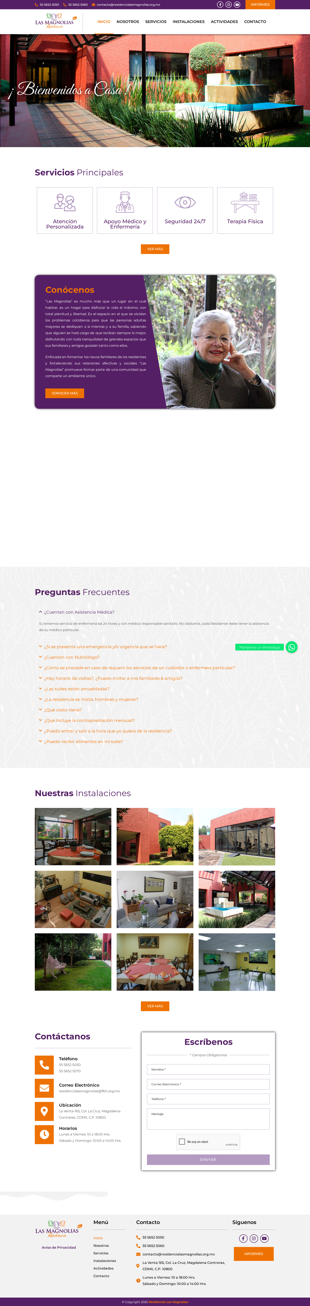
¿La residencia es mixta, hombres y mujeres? (91, 699)
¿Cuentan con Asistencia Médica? (79, 612)
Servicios (155, 21)
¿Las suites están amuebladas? (76, 688)
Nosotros (128, 21)
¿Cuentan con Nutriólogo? (72, 657)
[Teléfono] (44, 1065)
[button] (155, 612)
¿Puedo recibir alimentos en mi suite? (83, 741)
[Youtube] (237, 4)
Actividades (224, 21)
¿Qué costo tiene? (63, 709)
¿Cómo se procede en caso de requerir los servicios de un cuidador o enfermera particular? (139, 667)
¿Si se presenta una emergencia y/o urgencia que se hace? (105, 646)
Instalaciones (189, 21)
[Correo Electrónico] (44, 1088)
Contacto (255, 21)
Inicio (103, 21)
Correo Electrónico (79, 1085)
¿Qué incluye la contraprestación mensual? (89, 720)
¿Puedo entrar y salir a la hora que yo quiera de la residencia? (108, 731)
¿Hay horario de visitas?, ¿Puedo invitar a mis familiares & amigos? (113, 678)
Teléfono (68, 1058)
